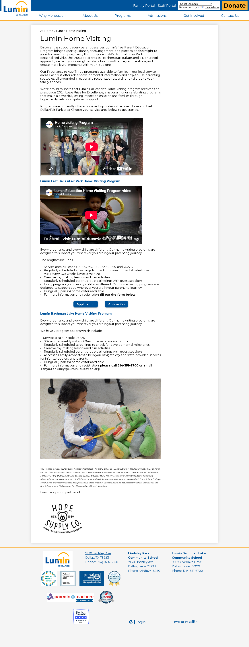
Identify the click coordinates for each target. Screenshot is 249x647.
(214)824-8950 (149, 571)
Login (137, 622)
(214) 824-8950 (107, 562)
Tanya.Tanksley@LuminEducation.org (70, 369)
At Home (46, 31)
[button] (52, 15)
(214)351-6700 (193, 571)
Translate (212, 7)
